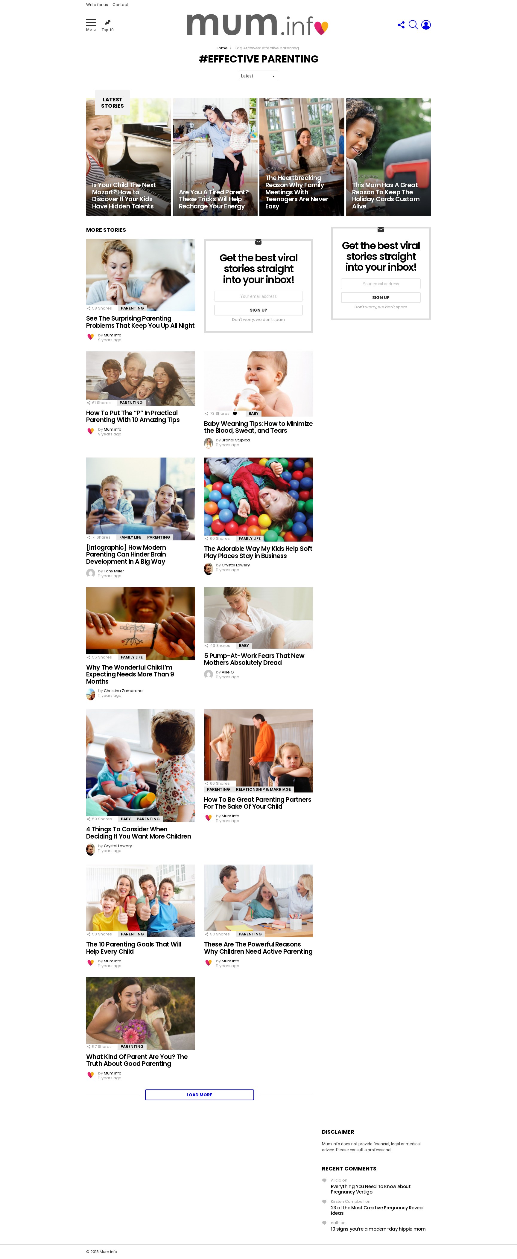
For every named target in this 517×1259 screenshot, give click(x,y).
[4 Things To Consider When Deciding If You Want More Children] (140, 765)
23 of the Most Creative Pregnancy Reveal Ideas (377, 1210)
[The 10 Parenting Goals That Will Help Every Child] (140, 901)
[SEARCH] (413, 24)
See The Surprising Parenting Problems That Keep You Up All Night (140, 322)
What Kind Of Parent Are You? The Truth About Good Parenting (137, 1060)
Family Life (130, 537)
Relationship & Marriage (263, 789)
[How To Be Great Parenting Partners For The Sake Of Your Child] (258, 750)
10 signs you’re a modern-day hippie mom (378, 1229)
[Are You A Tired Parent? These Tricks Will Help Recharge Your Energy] (215, 157)
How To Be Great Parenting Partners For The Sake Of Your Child (257, 803)
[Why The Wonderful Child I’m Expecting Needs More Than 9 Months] (140, 623)
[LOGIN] (426, 24)
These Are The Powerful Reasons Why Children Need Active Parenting (258, 948)
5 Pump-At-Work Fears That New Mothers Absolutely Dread (254, 659)
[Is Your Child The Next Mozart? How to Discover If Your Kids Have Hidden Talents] (128, 157)
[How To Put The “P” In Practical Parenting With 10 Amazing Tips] (140, 378)
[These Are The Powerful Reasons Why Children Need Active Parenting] (258, 901)
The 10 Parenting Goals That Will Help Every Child (133, 948)
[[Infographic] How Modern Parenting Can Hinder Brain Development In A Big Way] (140, 499)
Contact (120, 4)
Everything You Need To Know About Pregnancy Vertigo (371, 1189)
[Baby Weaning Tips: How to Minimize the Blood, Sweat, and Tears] (258, 384)
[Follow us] (401, 24)
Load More (199, 1095)
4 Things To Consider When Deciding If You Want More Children (138, 833)
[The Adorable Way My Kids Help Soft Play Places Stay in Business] (258, 500)
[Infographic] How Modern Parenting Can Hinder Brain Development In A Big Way (126, 554)
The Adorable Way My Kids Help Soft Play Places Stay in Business (258, 552)
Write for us (97, 4)
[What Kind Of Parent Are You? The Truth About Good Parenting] (140, 1013)
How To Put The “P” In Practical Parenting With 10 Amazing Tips (133, 416)
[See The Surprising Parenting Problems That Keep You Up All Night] (140, 275)
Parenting (132, 308)
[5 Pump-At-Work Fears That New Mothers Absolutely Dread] (258, 618)
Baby (253, 413)
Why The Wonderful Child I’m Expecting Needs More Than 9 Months (130, 674)
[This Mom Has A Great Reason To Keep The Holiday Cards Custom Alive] (388, 157)
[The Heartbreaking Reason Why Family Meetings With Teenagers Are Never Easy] (301, 157)
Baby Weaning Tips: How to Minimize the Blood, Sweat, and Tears (258, 427)
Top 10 (107, 30)
